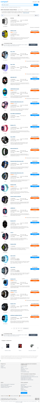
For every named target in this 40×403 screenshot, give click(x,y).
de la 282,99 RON (35, 315)
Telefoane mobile (8, 350)
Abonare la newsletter (4, 385)
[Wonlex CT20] (5, 307)
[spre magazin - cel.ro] (5, 117)
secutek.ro (34, 80)
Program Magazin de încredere (26, 386)
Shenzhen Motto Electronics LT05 (16, 161)
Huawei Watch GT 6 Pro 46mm (26, 377)
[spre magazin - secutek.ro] (5, 80)
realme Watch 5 (13, 290)
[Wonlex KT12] (5, 282)
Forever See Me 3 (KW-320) (15, 196)
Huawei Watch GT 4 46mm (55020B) (27, 379)
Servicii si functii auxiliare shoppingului (8, 384)
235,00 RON (34, 125)
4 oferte (35, 67)
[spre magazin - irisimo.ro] (5, 259)
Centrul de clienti (24, 384)
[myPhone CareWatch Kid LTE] (5, 318)
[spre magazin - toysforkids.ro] (5, 105)
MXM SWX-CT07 (13, 77)
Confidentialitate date (4, 398)
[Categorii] (33, 2)
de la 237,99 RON (35, 148)
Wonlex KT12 (13, 279)
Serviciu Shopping (24, 390)
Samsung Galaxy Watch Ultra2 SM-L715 (27, 375)
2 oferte (35, 139)
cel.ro (35, 116)
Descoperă (33, 44)
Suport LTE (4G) (20, 9)
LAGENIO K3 (12, 208)
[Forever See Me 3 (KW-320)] (5, 200)
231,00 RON (34, 101)
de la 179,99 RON (35, 51)
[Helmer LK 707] (5, 34)
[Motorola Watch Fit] (5, 152)
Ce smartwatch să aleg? (8, 43)
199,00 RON (34, 77)
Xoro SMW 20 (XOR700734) (15, 113)
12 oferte (35, 151)
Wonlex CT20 (13, 303)
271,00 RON (34, 232)
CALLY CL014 (12, 255)
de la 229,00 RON (35, 88)
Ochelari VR (23, 369)
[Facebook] (36, 399)
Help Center (23, 385)
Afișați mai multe (26, 12)
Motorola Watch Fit (14, 148)
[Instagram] (38, 399)
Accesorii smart (23, 370)
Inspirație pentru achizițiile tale (6, 386)
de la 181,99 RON (35, 64)
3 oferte (35, 33)
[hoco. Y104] (5, 55)
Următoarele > (25, 328)
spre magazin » (35, 78)
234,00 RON (34, 113)
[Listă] (18, 15)
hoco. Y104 (12, 51)
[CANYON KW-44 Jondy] (5, 92)
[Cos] (37, 2)
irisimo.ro (35, 258)
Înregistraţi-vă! (24, 392)
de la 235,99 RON (35, 136)
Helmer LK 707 (13, 30)
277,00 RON (34, 255)
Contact (2, 366)
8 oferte (35, 54)
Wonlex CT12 (13, 125)
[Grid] (20, 15)
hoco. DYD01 (12, 136)
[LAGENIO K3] (5, 211)
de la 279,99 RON (35, 290)
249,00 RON (34, 184)
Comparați (35, 32)
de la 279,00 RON (35, 279)
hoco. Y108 (12, 64)
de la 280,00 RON (35, 303)
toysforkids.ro (35, 104)
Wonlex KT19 (13, 220)
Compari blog (3, 367)
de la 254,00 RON (35, 196)
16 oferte (35, 293)
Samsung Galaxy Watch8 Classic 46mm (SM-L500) (29, 376)
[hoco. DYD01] (5, 140)
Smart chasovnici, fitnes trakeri (25, 395)
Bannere (22, 388)
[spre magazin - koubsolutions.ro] (5, 21)
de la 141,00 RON (35, 30)
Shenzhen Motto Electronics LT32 (16, 172)
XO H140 (12, 18)
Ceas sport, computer (32, 350)
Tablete (20, 350)
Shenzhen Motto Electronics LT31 (16, 101)
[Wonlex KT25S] (5, 247)
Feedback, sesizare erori (5, 387)
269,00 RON (34, 220)
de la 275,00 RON (35, 244)
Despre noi (3, 365)
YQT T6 (11, 232)
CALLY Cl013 (12, 267)
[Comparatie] (35, 2)
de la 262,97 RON (35, 208)
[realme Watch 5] (5, 294)
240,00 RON (34, 161)
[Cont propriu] (39, 2)
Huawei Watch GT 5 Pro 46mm (26, 378)
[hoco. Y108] (5, 68)
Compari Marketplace (24, 387)
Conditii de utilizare (12, 398)
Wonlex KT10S (13, 184)
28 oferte (35, 91)
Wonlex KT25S (13, 244)
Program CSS (23, 389)
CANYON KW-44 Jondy (14, 88)
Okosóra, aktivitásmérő (14, 395)
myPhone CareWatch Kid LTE (16, 315)
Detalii (5, 85)
